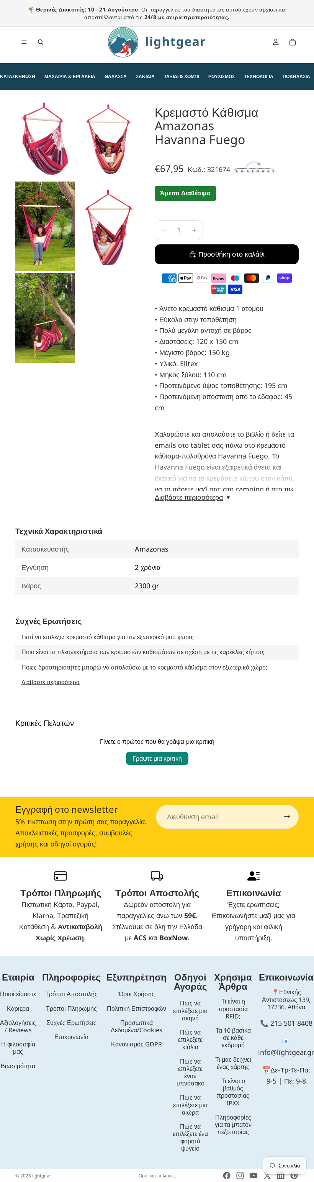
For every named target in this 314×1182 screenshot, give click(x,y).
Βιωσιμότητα (18, 1066)
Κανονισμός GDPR (136, 1044)
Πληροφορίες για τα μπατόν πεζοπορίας (233, 1124)
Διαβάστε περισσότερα (193, 497)
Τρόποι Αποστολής (71, 994)
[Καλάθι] (292, 42)
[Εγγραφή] (287, 817)
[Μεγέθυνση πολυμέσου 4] (106, 227)
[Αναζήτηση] (40, 42)
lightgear (41, 1175)
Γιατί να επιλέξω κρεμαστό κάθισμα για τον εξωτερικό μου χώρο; (107, 637)
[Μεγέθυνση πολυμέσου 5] (45, 318)
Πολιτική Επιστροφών (136, 1008)
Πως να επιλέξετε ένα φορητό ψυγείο (190, 1137)
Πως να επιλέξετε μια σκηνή (190, 1010)
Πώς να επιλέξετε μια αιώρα (190, 1104)
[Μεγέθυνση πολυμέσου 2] (106, 139)
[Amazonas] (256, 169)
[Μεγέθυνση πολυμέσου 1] (45, 139)
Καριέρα (18, 1008)
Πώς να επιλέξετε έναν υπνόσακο (190, 1072)
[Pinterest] (294, 1175)
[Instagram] (240, 1175)
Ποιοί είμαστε (18, 994)
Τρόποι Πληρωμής (71, 1008)
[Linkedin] (280, 1175)
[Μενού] (24, 42)
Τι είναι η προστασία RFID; (233, 1008)
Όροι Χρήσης (137, 994)
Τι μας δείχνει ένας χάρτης (233, 1063)
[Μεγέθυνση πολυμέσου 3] (45, 227)
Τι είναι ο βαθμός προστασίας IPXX (233, 1092)
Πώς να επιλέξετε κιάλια (190, 1039)
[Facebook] (226, 1175)
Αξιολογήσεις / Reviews (18, 1026)
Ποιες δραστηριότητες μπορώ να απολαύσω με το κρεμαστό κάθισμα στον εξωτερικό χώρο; (144, 667)
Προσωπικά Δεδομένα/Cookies (136, 1026)
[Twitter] (267, 1175)
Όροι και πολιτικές (157, 1175)
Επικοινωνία (71, 1037)
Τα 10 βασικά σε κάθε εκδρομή (233, 1037)
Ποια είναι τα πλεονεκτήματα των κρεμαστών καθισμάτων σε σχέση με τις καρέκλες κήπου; (143, 652)
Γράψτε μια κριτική (157, 758)
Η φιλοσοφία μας (18, 1048)
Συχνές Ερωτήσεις (71, 1022)
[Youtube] (253, 1175)
